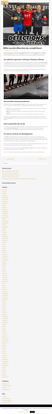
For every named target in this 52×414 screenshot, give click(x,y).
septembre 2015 (5, 322)
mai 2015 (4, 328)
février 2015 (4, 334)
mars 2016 (4, 310)
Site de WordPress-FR (6, 402)
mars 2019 (4, 250)
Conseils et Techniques (6, 385)
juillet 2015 (4, 324)
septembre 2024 (5, 203)
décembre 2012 (5, 377)
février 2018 (4, 273)
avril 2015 (4, 330)
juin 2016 (4, 304)
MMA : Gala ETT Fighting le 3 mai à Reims (10, 173)
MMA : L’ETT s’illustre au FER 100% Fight (10, 176)
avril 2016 (4, 308)
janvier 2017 (4, 291)
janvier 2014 (4, 357)
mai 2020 (4, 230)
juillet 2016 (4, 302)
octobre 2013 (4, 363)
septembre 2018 (5, 260)
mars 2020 (4, 232)
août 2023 (4, 219)
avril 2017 (4, 287)
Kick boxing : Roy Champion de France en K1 (10, 174)
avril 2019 (4, 248)
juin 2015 (4, 326)
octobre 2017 (4, 279)
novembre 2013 (5, 361)
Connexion (4, 396)
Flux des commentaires (6, 400)
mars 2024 (4, 207)
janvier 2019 (4, 254)
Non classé (4, 387)
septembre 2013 (5, 365)
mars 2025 (4, 191)
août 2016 (4, 300)
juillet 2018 (4, 263)
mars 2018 (4, 271)
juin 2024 (4, 205)
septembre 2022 (5, 221)
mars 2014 (4, 353)
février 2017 (4, 289)
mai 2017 (4, 285)
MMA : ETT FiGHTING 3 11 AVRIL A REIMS (10, 171)
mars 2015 (4, 332)
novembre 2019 (5, 238)
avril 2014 (4, 351)
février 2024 (4, 209)
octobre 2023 (4, 215)
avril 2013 (4, 373)
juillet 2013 (4, 369)
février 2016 (4, 312)
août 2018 (4, 262)
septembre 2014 (5, 341)
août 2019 (4, 242)
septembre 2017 (5, 281)
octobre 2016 (4, 297)
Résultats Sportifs (5, 389)
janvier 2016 (4, 314)
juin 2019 (4, 244)
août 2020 (4, 228)
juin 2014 (4, 347)
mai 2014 (4, 349)
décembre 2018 (5, 256)
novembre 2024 (5, 199)
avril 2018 (4, 269)
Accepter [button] (32, 411)
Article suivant (42, 159)
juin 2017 (4, 283)
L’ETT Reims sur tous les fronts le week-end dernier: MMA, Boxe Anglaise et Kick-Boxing (19, 178)
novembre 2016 (5, 295)
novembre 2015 (5, 318)
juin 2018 (4, 265)
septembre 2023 (5, 217)
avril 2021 (4, 224)
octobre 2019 (4, 240)
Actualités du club (7, 50)
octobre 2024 (4, 201)
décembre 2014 (5, 338)
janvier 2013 (4, 375)
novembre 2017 (5, 277)
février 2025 (4, 193)
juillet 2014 (4, 345)
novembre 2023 (5, 213)
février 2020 (4, 234)
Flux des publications (6, 398)
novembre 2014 (5, 339)
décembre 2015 (5, 316)
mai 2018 (4, 267)
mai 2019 (4, 246)
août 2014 (4, 343)
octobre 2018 (4, 258)
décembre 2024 (5, 197)
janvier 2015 (4, 336)
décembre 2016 (5, 293)
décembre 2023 (5, 211)
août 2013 (4, 367)
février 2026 (4, 189)
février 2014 (4, 355)
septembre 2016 (5, 299)
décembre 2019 (5, 236)
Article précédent (10, 159)
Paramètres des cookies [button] (23, 411)
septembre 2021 (5, 223)
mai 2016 (4, 306)
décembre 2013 (5, 359)
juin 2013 (4, 371)
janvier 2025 (4, 195)
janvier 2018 (4, 275)
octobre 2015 (4, 320)
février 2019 (4, 252)
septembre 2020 (5, 226)
